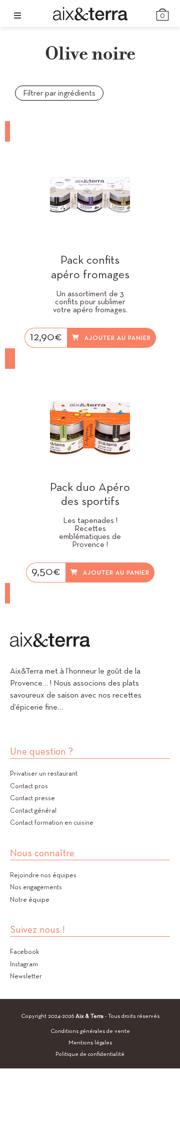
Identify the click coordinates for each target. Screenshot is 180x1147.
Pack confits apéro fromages (90, 267)
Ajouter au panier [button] (117, 337)
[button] (125, 155)
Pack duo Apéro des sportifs (90, 494)
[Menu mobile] (17, 16)
